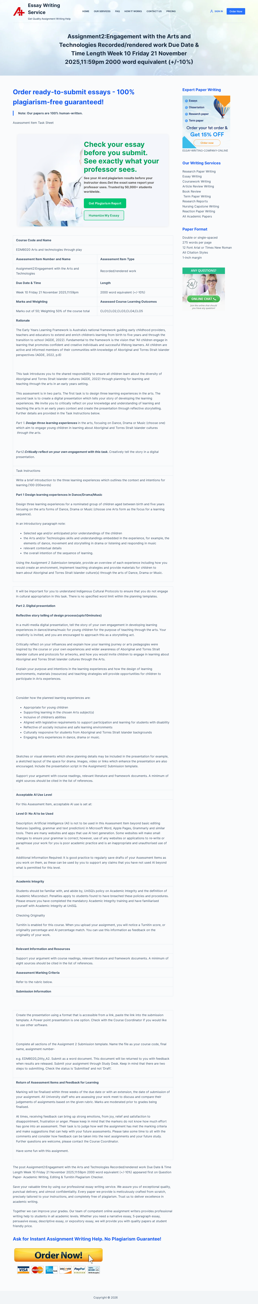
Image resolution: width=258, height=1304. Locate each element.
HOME (85, 11)
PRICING (171, 11)
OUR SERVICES (102, 11)
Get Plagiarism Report (105, 203)
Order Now (235, 11)
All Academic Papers (197, 216)
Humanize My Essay (104, 215)
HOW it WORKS (133, 11)
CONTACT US (154, 11)
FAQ (117, 11)
